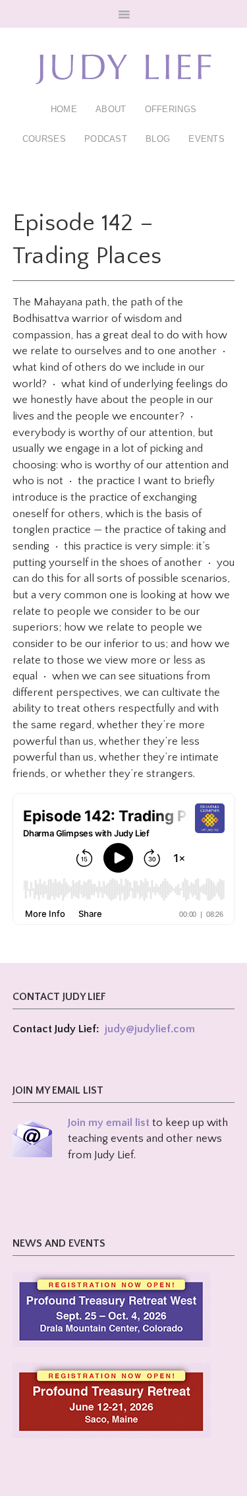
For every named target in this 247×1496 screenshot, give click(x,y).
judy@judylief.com (150, 1029)
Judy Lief (124, 69)
